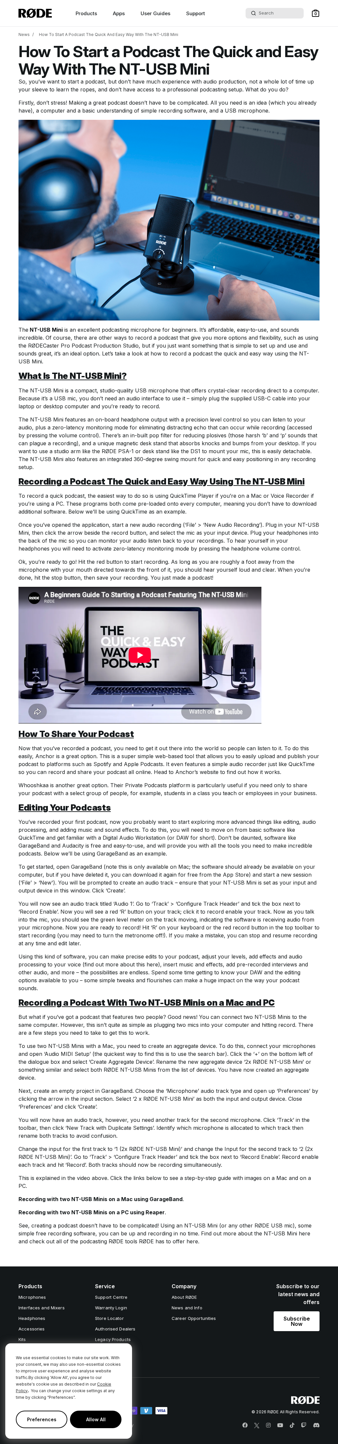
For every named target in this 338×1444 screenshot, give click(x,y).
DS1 (195, 451)
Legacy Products (113, 1339)
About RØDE (184, 1297)
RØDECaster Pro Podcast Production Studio (83, 345)
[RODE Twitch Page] (303, 1425)
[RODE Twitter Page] (256, 1425)
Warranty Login (111, 1307)
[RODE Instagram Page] (268, 1425)
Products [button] (86, 13)
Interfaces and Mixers (41, 1307)
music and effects (201, 964)
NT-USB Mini (45, 329)
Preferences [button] (41, 1419)
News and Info (187, 1307)
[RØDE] (35, 13)
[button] (316, 13)
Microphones (32, 1297)
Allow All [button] (96, 1419)
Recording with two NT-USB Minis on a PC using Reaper (91, 1212)
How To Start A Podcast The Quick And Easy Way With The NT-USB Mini (108, 34)
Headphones (31, 1318)
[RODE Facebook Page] (245, 1425)
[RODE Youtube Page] (280, 1425)
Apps (119, 13)
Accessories (31, 1328)
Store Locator (109, 1318)
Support (195, 13)
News (24, 34)
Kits (22, 1339)
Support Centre (111, 1297)
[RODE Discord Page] (316, 1425)
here (152, 964)
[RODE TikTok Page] (292, 1425)
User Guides (155, 13)
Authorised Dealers (115, 1328)
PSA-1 (126, 451)
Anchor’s (186, 772)
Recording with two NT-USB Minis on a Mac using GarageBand (100, 1199)
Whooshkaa (33, 785)
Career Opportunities (194, 1318)
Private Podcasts (146, 785)
